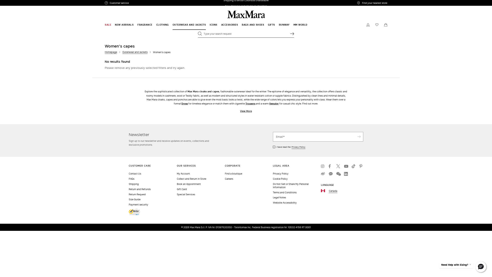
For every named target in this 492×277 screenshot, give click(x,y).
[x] (338, 166)
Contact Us (135, 173)
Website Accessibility (285, 202)
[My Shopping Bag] (385, 24)
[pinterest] (361, 166)
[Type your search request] (292, 34)
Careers (229, 178)
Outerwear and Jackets (135, 52)
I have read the (290, 147)
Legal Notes (279, 197)
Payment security (138, 204)
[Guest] (368, 24)
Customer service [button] (136, 3)
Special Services (186, 194)
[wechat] (338, 174)
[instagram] (323, 166)
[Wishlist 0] (376, 24)
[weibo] (323, 174)
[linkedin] (346, 174)
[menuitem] (108, 25)
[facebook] (330, 166)
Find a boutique (233, 173)
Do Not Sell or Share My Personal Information (291, 185)
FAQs (131, 178)
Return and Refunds (140, 189)
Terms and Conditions (285, 192)
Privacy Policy (298, 147)
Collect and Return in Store (191, 178)
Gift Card (182, 189)
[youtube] (346, 166)
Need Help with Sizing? (454, 265)
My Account (183, 173)
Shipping (134, 184)
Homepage (111, 52)
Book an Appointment (189, 184)
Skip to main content (14, 2)
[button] (480, 266)
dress (184, 103)
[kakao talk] (330, 174)
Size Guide (134, 199)
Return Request (137, 194)
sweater (274, 103)
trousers (250, 103)
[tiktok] (354, 166)
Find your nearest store (374, 3)
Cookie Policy (280, 178)
